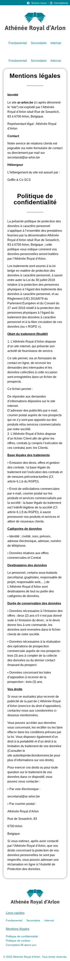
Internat (56, 43)
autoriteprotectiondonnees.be (33, 755)
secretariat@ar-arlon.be (23, 157)
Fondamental (18, 43)
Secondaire (39, 43)
